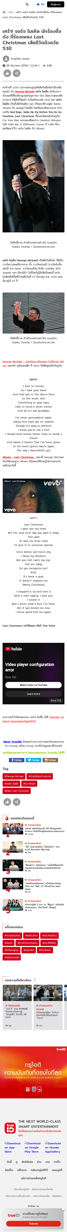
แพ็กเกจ (22, 1170)
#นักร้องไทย (31, 935)
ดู (17, 1162)
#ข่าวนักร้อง (45, 950)
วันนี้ (9, 1162)
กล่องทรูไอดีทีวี (39, 1170)
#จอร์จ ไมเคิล (11, 784)
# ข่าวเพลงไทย (33, 825)
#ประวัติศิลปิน (49, 943)
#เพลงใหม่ (29, 950)
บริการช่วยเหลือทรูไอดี (33, 1178)
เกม (48, 1162)
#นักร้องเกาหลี (12, 957)
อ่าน (11, 12)
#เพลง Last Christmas (17, 791)
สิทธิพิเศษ (27, 1162)
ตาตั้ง (57, 1162)
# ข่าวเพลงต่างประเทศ (44, 1007)
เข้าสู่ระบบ (56, 4)
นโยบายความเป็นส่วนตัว (17, 1196)
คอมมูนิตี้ (57, 1170)
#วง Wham (29, 784)
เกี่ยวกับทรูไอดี (21, 1189)
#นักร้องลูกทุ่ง (11, 950)
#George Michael (14, 776)
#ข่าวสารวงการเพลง (27, 943)
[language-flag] (38, 4)
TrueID (9, 4)
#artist (8, 943)
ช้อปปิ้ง (9, 1170)
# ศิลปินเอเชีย (12, 1005)
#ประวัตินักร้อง (49, 935)
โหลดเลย (33, 1224)
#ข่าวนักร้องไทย (12, 935)
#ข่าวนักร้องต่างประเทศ (40, 776)
